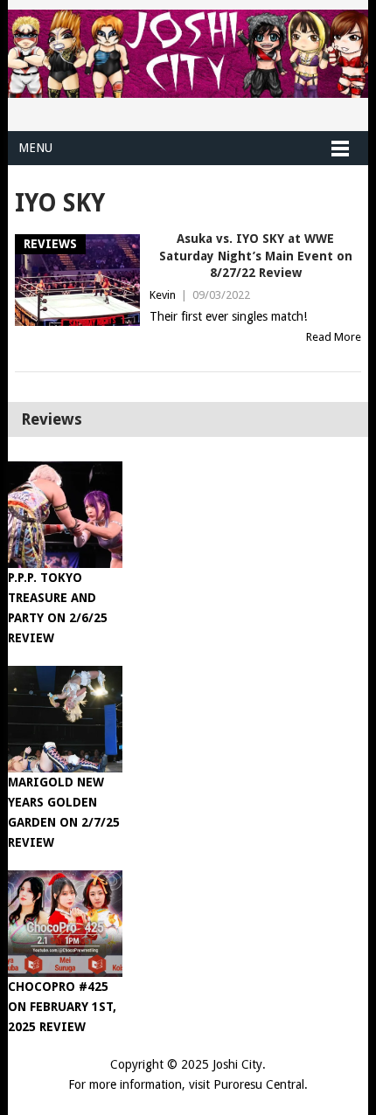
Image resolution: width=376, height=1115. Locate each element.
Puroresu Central (258, 1084)
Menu (35, 148)
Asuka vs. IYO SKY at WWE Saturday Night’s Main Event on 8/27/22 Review (255, 256)
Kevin (163, 294)
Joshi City (237, 1064)
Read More (333, 336)
